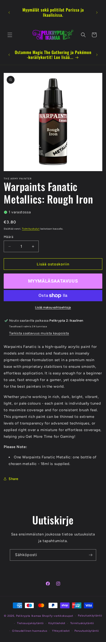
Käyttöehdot (56, 623)
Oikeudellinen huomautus (29, 630)
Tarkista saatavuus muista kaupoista (39, 333)
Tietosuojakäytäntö (30, 623)
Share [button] (13, 479)
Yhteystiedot (61, 630)
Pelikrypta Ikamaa (28, 615)
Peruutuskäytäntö (86, 630)
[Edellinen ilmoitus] (9, 12)
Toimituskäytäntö (82, 623)
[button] (9, 34)
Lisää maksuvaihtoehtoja (53, 307)
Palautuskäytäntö (90, 615)
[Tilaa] (90, 555)
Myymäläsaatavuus (53, 281)
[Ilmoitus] (96, 12)
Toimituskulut (30, 228)
